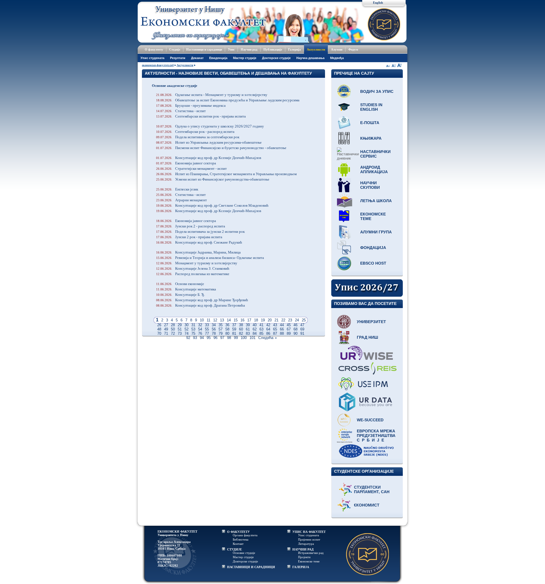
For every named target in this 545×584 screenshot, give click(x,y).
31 (193, 325)
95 (209, 338)
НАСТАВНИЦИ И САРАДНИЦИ (251, 567)
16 (242, 320)
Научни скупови (370, 185)
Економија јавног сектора (186, 163)
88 (282, 333)
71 (166, 333)
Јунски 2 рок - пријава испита (189, 237)
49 (166, 329)
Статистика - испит (181, 111)
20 (270, 320)
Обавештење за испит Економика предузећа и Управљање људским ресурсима (227, 100)
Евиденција (218, 58)
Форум (353, 49)
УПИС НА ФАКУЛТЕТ (309, 531)
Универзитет (371, 321)
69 (302, 329)
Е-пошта (369, 122)
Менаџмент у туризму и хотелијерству (196, 263)
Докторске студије (276, 58)
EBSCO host (373, 263)
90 (295, 333)
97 (222, 338)
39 (248, 325)
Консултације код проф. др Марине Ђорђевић (202, 300)
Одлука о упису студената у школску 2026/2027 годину (210, 126)
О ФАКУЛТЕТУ (238, 531)
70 (159, 333)
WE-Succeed (370, 420)
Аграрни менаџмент (181, 200)
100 (244, 338)
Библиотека (240, 539)
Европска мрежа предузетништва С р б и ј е (376, 435)
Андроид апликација (374, 169)
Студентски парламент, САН (371, 489)
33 (207, 325)
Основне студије (244, 552)
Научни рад (249, 49)
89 (289, 333)
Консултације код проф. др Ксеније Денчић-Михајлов (208, 158)
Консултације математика (186, 289)
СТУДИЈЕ (234, 549)
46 (295, 325)
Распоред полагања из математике (192, 274)
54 (200, 329)
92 (188, 338)
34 (214, 325)
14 (229, 320)
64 (268, 329)
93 (195, 338)
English (378, 2)
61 (248, 329)
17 (249, 320)
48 (159, 329)
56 (214, 329)
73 (180, 333)
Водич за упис (376, 91)
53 (193, 329)
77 (207, 333)
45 (289, 325)
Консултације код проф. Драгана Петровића (200, 305)
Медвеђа (337, 58)
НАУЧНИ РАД (303, 549)
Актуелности (316, 49)
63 (261, 329)
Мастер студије (244, 58)
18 (256, 320)
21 (276, 320)
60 (241, 329)
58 (227, 329)
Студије (174, 49)
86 (268, 333)
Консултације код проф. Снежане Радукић (199, 242)
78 (214, 333)
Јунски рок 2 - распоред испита (190, 226)
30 (186, 325)
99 (236, 338)
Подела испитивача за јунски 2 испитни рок (200, 231)
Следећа (265, 338)
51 (180, 329)
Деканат (197, 58)
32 (200, 325)
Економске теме (373, 216)
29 (180, 325)
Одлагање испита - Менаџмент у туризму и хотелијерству (211, 95)
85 (261, 333)
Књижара (371, 138)
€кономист (367, 505)
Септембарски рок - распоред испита (195, 131)
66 (282, 329)
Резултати (177, 58)
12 (215, 320)
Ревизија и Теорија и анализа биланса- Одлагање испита (210, 258)
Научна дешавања (310, 58)
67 (289, 329)
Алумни (336, 49)
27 (166, 325)
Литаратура (306, 543)
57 (221, 329)
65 (275, 329)
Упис (231, 49)
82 (241, 333)
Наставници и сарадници (204, 49)
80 (227, 333)
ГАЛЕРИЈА (300, 567)
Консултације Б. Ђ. (180, 294)
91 (302, 333)
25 (304, 320)
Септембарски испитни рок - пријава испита (201, 116)
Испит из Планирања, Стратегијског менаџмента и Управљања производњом (226, 174)
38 (241, 325)
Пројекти (304, 557)
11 (208, 320)
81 (234, 333)
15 (236, 320)
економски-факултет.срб (158, 65)
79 (221, 333)
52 (186, 329)
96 (215, 338)
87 (275, 333)
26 (159, 325)
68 (295, 329)
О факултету (154, 49)
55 (207, 329)
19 (263, 320)
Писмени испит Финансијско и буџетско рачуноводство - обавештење (221, 148)
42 (268, 325)
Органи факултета (245, 535)
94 (202, 338)
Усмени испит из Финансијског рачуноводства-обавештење (212, 179)
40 (255, 325)
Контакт (238, 543)
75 (193, 333)
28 (173, 325)
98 (229, 338)
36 (227, 325)
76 (200, 333)
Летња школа (376, 200)
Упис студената (152, 58)
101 (252, 338)
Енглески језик (177, 189)
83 (248, 333)
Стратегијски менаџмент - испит (191, 168)
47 (302, 325)
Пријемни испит (309, 539)
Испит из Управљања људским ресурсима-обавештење (209, 142)
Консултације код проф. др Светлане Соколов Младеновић (212, 205)
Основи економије (180, 284)
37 (234, 325)
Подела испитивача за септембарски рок (197, 137)
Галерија (294, 49)
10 (202, 320)
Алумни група (376, 232)
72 (173, 333)
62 (255, 329)
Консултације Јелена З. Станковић (192, 268)
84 (255, 333)
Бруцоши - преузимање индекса (191, 105)
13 (222, 320)
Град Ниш (367, 337)
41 (261, 325)
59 (234, 329)
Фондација (373, 247)
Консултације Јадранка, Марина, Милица (198, 252)
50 (173, 329)
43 (275, 325)
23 (290, 320)
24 (297, 320)
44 (282, 325)
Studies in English (371, 107)
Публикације (272, 49)
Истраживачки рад (311, 552)
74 (186, 333)
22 (283, 320)
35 (221, 325)
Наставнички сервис (375, 153)
